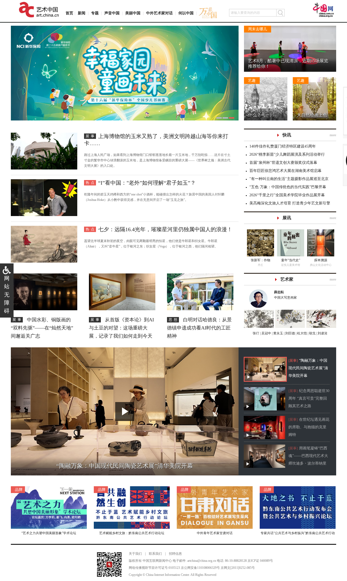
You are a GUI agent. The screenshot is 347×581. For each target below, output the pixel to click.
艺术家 (286, 279)
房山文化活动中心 (321, 264)
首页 (69, 13)
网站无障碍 (6, 294)
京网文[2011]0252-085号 (238, 568)
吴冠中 (266, 333)
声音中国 (112, 13)
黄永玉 (277, 333)
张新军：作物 (260, 260)
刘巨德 (289, 333)
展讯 (286, 218)
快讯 (286, 135)
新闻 (81, 13)
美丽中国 (132, 13)
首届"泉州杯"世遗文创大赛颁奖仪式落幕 (283, 163)
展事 (91, 136)
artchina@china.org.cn (201, 561)
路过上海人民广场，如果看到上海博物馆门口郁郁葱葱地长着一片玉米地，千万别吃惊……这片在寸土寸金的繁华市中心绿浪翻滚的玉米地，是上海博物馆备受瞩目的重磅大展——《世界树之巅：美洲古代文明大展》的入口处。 (157, 160)
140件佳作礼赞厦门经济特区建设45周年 (282, 146)
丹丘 (260, 264)
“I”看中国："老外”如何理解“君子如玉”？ (147, 183)
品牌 (19, 490)
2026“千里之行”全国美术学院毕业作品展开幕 (287, 195)
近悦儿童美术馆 (290, 264)
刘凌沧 (322, 333)
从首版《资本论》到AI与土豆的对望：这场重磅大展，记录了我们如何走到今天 (121, 328)
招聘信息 (175, 554)
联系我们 (155, 554)
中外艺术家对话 (159, 13)
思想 (174, 320)
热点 (91, 183)
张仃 (256, 333)
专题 (95, 13)
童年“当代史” (290, 260)
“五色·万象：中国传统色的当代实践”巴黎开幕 (287, 187)
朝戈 (312, 333)
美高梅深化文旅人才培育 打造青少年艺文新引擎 (289, 203)
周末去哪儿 (257, 29)
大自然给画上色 (312, 115)
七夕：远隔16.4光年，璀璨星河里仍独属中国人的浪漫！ (165, 229)
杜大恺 (301, 333)
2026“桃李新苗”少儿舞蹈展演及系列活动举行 (287, 154)
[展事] (293, 360)
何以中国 (186, 13)
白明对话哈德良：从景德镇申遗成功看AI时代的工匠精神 (199, 328)
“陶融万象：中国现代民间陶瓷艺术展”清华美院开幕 (308, 368)
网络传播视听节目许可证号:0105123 (154, 568)
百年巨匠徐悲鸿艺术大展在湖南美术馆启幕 (285, 171)
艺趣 (252, 81)
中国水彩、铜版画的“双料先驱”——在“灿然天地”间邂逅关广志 (42, 328)
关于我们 (135, 554)
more (333, 135)
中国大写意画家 (285, 294)
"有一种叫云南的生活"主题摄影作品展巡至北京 (289, 179)
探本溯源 (320, 260)
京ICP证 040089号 (260, 561)
